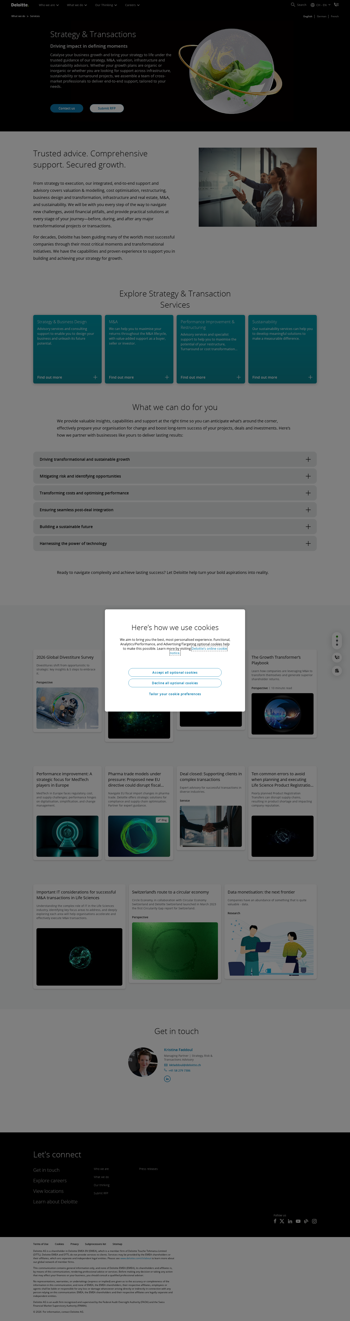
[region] (175, 660)
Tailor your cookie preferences (175, 694)
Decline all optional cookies (175, 683)
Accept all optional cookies (175, 672)
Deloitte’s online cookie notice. (198, 650)
